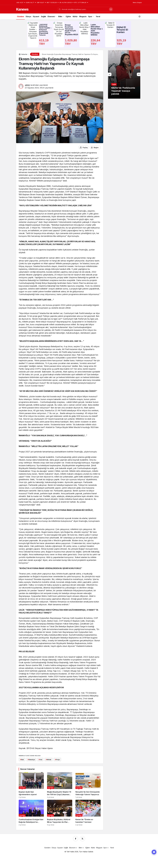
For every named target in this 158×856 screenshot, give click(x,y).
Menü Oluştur (137, 2)
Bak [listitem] (22, 759)
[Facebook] (75, 838)
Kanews (22, 9)
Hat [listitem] (40, 759)
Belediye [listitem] (31, 759)
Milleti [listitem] (48, 759)
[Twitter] (82, 838)
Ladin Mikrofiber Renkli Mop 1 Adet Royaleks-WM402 (97, 30)
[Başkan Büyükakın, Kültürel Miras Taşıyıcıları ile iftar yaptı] (59, 813)
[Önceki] (109, 74)
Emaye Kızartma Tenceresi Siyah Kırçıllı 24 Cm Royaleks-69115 (71, 30)
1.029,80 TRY (71, 42)
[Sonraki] (138, 74)
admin (27, 85)
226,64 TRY (96, 42)
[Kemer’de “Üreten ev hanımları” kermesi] (88, 813)
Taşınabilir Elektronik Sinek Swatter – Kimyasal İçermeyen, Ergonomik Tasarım (45, 30)
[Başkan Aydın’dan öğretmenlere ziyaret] (31, 785)
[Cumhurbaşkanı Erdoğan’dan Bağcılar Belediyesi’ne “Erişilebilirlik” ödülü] (31, 813)
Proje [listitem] (57, 759)
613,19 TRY (44, 42)
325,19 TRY (122, 42)
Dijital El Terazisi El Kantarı (122, 30)
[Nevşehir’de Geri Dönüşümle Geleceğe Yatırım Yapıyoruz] (88, 785)
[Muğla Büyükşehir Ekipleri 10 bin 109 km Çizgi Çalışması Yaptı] (59, 785)
